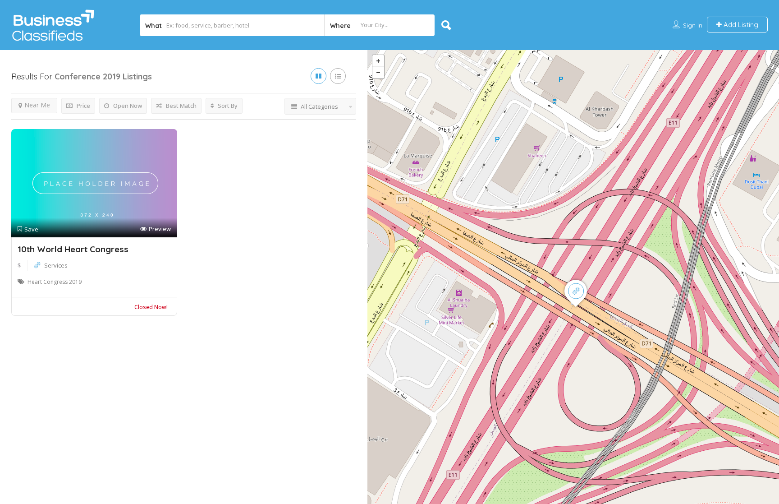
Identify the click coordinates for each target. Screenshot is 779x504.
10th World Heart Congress (73, 249)
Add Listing (740, 24)
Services (56, 265)
